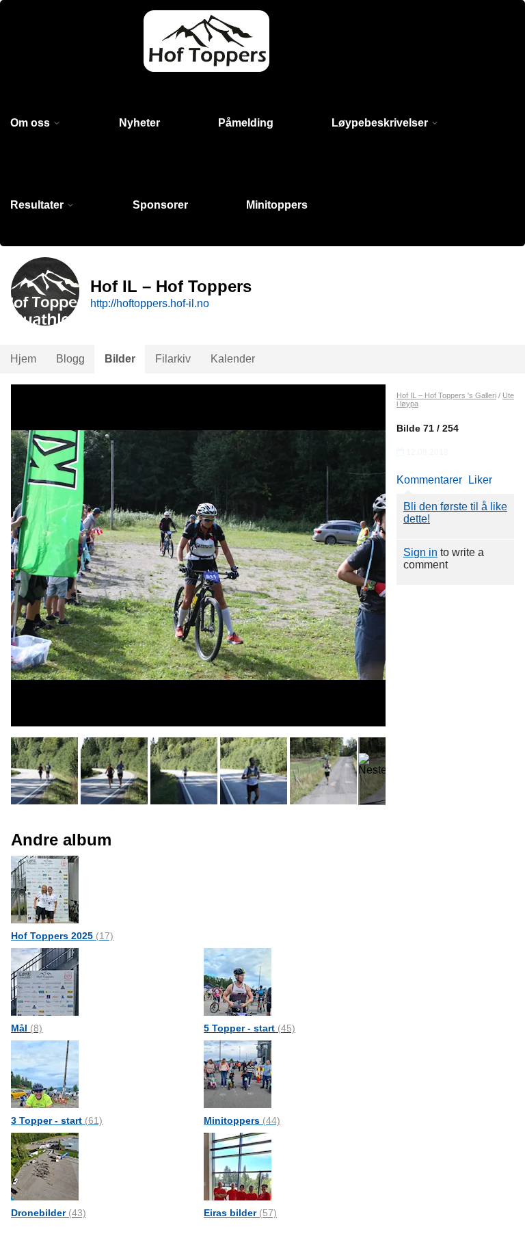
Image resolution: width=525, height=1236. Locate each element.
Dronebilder (48, 1212)
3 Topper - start (57, 1120)
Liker (480, 480)
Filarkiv (173, 359)
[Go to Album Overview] (45, 889)
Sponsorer (160, 205)
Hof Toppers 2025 (62, 935)
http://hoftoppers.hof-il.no (149, 303)
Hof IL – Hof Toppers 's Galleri (446, 395)
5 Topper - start (249, 1028)
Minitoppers (277, 205)
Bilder (120, 359)
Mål (26, 1028)
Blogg (70, 359)
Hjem (23, 359)
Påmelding (245, 123)
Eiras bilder (240, 1212)
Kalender (233, 359)
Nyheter (139, 123)
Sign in (420, 552)
